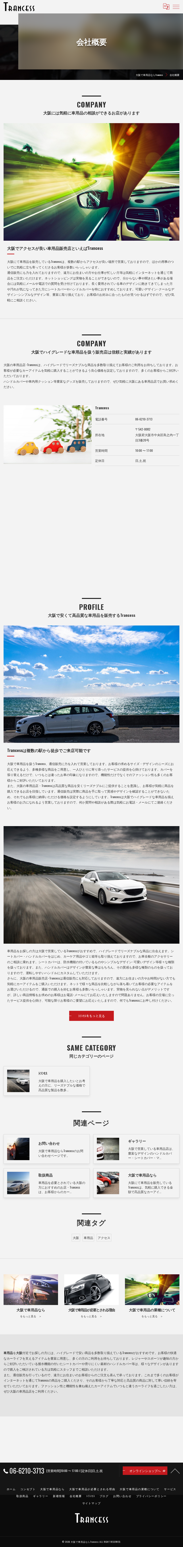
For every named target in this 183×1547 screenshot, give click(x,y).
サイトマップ (91, 1503)
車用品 (88, 1237)
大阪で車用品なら (52, 1489)
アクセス (104, 1237)
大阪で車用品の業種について (140, 1489)
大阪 (76, 1237)
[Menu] (176, 6)
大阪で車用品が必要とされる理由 (92, 1489)
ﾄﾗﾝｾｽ (90, 1496)
